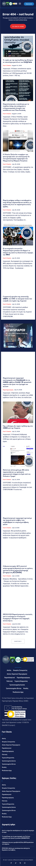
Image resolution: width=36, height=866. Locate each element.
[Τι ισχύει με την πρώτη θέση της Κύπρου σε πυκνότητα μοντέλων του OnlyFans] (18, 46)
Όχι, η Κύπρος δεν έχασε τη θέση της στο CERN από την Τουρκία (18, 427)
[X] (20, 863)
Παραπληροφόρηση (8, 390)
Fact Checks (7, 65)
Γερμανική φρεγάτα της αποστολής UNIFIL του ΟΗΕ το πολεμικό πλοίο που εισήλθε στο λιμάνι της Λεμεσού (17, 298)
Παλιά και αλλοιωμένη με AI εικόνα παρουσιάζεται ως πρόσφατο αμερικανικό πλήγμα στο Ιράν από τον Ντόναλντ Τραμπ (17, 473)
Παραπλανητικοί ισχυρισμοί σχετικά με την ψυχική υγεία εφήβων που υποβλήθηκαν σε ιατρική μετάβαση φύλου (17, 521)
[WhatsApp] (25, 863)
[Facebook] (11, 863)
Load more (17, 641)
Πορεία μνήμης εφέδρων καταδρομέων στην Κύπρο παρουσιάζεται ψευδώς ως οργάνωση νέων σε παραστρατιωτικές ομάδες (17, 203)
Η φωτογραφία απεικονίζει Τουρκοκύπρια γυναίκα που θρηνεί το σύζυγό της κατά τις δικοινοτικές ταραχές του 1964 (18, 251)
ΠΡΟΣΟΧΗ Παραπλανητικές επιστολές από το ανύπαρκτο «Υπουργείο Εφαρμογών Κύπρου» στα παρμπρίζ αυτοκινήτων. (17, 617)
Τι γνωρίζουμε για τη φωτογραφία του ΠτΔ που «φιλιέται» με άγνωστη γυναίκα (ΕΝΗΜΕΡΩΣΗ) (16, 837)
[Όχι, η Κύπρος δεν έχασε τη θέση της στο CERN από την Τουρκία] (18, 412)
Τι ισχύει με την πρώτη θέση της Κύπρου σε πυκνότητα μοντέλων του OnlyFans (18, 61)
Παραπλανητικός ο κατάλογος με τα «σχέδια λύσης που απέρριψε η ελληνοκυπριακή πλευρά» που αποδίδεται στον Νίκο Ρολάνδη (16, 107)
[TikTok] (16, 863)
